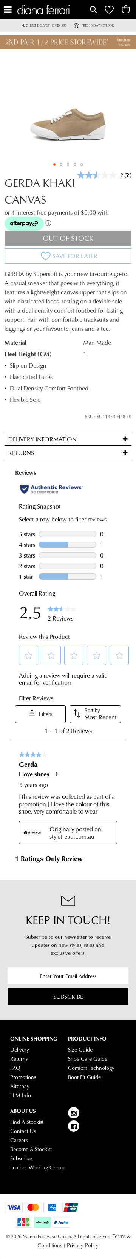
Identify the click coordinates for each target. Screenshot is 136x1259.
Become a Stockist (31, 1149)
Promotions (23, 1077)
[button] (54, 164)
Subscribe (68, 996)
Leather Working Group (37, 1167)
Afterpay (19, 1086)
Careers (19, 1140)
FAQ (15, 1068)
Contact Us (23, 1131)
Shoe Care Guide (87, 1059)
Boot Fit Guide (84, 1077)
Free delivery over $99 (48, 25)
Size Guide (80, 1050)
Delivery (19, 1050)
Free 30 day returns (98, 25)
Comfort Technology (91, 1068)
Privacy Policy (83, 1245)
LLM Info (20, 1095)
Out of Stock (68, 238)
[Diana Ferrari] (52, 9)
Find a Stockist (26, 1122)
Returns (19, 1059)
